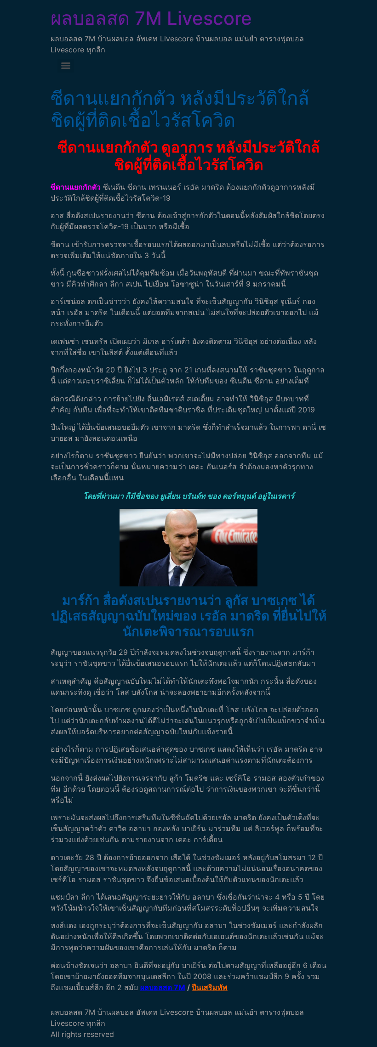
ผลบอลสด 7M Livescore (151, 18)
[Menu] (65, 66)
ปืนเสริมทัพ (210, 987)
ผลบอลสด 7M (162, 987)
